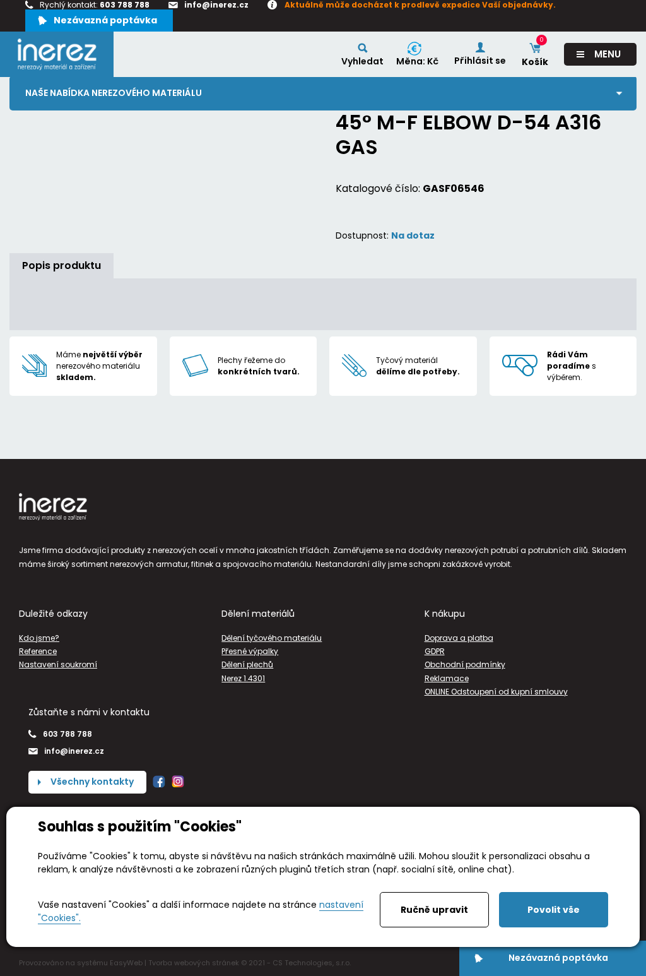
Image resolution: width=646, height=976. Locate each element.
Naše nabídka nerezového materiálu (113, 92)
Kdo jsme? (39, 638)
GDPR (435, 651)
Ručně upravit (434, 909)
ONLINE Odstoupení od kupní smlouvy (496, 691)
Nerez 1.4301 (243, 678)
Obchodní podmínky (465, 664)
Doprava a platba (459, 638)
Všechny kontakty (92, 781)
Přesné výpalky (249, 651)
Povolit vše (553, 909)
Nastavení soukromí (58, 664)
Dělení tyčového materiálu (271, 638)
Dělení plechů (247, 664)
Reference (38, 651)
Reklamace (447, 678)
